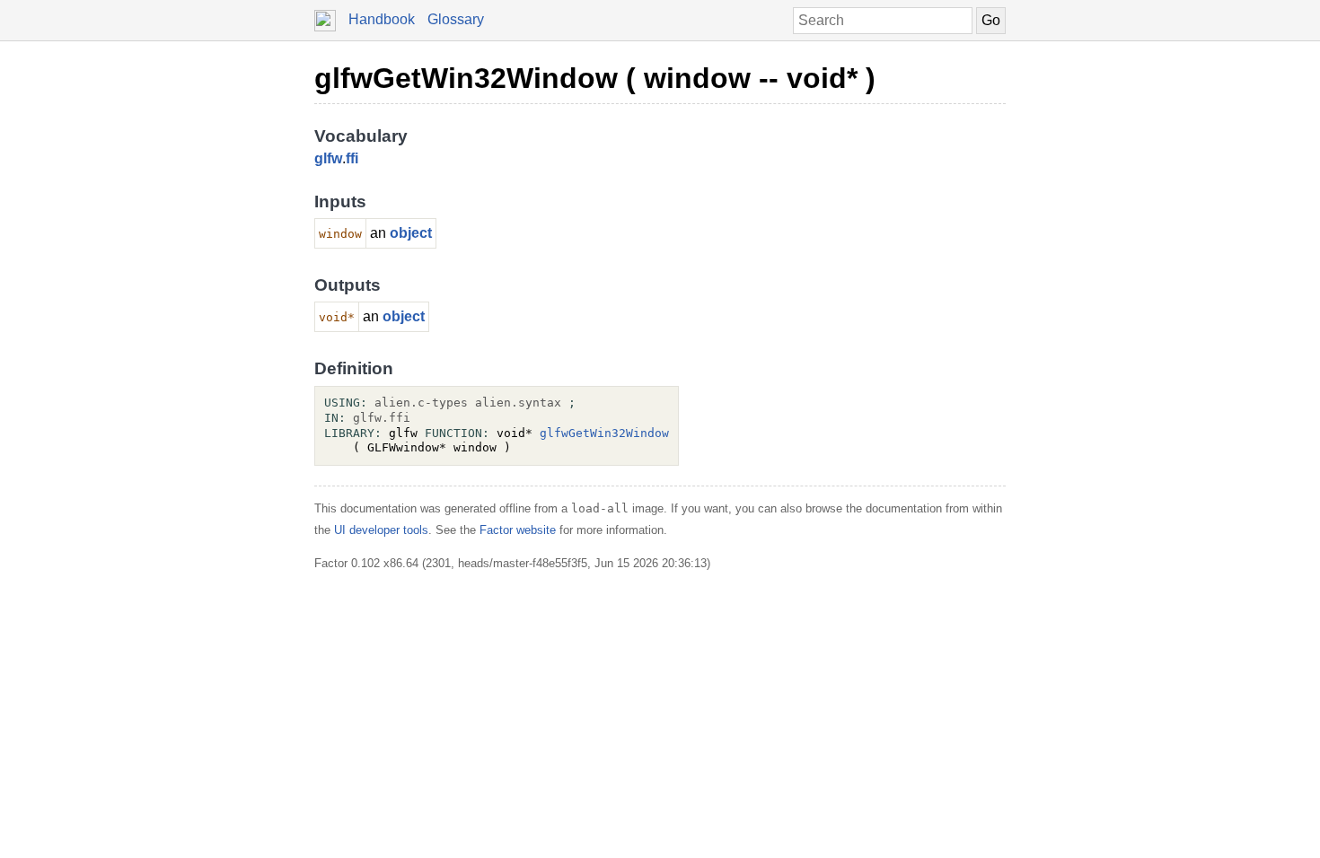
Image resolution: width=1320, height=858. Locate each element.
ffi (352, 158)
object (411, 233)
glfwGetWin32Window (604, 433)
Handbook (381, 19)
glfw (328, 158)
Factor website (518, 530)
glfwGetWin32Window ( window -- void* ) (595, 78)
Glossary (455, 19)
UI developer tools (381, 530)
